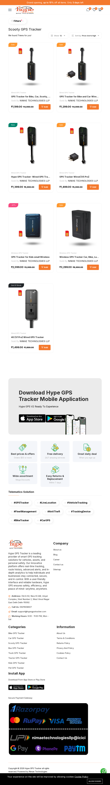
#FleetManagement (25, 511)
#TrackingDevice (81, 511)
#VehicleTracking (77, 502)
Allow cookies (95, 781)
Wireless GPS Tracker (19, 253)
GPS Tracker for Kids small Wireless (30, 257)
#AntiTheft (53, 511)
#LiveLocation (48, 502)
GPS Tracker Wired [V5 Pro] (74, 176)
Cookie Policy (81, 776)
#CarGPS (45, 520)
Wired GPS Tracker (18, 93)
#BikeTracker (21, 520)
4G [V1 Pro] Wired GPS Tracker (27, 337)
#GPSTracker (21, 502)
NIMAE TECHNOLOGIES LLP (35, 100)
